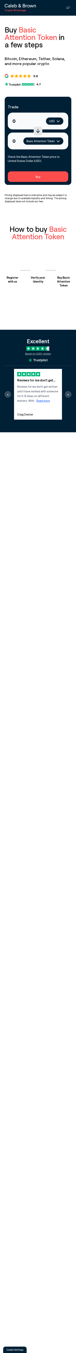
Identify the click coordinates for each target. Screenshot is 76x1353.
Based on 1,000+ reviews (38, 353)
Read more (43, 400)
